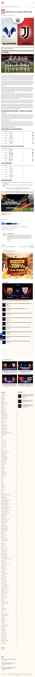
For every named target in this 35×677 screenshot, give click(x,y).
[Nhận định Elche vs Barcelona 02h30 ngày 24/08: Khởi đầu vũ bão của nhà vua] (4, 337)
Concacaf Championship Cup (5, 432)
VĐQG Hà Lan (3, 626)
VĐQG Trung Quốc (4, 637)
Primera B (2, 536)
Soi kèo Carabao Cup (4, 557)
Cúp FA (2, 449)
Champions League (4, 425)
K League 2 (3, 475)
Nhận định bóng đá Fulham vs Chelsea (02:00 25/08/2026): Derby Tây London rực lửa (19, 323)
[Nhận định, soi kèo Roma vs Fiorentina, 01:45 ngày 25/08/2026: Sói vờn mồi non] (4, 328)
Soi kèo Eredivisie (3, 568)
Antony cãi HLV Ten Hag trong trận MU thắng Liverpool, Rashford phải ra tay (9, 668)
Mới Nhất (2, 490)
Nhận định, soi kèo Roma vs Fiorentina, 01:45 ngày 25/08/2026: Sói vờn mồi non (18, 327)
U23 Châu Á (3, 612)
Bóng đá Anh (3, 406)
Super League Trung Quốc (5, 589)
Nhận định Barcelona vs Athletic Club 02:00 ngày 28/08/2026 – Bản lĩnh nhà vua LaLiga (15, 300)
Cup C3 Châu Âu (3, 446)
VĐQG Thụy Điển (3, 636)
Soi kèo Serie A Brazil (4, 580)
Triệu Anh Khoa (10, 233)
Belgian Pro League (4, 403)
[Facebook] (1, 334)
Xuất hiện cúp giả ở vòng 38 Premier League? (9, 659)
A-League (2, 396)
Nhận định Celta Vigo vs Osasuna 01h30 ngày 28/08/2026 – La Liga (16, 308)
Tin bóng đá (3, 604)
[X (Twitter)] (1, 336)
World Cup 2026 (3, 643)
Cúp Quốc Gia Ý (3, 460)
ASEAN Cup (3, 399)
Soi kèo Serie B (3, 582)
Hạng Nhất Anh (3, 474)
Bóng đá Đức (3, 410)
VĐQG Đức (3, 623)
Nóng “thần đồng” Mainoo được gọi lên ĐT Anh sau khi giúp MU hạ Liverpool (9, 663)
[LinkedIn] (1, 339)
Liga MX (2, 486)
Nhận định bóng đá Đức (4, 501)
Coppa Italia (3, 435)
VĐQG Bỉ (2, 618)
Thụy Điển (2, 600)
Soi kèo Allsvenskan (4, 551)
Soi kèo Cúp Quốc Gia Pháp (5, 564)
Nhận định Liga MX (4, 515)
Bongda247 (3, 47)
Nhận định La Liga (4, 514)
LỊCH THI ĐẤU (3, 485)
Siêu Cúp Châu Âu (4, 546)
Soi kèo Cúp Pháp (4, 562)
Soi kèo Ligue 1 (3, 572)
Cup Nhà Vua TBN (4, 453)
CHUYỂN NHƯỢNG (4, 431)
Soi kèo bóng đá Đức (4, 554)
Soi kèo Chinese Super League (5, 558)
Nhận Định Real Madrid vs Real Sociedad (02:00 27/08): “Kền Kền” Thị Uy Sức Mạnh (19, 313)
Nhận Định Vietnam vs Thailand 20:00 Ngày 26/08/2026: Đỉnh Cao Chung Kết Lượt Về (19, 318)
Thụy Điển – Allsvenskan (5, 601)
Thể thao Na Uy (3, 597)
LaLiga (2, 482)
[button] (9, 241)
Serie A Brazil (3, 543)
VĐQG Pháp (3, 632)
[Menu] (33, 2)
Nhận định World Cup (4, 529)
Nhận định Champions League (5, 507)
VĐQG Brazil (3, 622)
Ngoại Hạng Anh (3, 493)
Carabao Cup (3, 424)
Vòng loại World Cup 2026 (5, 640)
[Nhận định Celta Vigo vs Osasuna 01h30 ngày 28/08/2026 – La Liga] (4, 309)
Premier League (3, 535)
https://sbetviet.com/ (8, 213)
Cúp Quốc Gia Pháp (4, 457)
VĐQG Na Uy (3, 629)
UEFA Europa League (4, 615)
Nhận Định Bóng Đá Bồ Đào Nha (6, 500)
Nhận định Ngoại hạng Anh (5, 519)
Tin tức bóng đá (3, 608)
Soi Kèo (2, 547)
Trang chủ (2, 6)
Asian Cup (2, 400)
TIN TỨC (2, 607)
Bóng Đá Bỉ (3, 407)
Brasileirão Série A (4, 421)
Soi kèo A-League (4, 550)
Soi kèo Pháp (3, 575)
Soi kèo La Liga (3, 569)
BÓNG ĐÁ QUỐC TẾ (23, 367)
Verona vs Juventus (12, 228)
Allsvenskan (3, 397)
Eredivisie (2, 465)
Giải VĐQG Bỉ (3, 471)
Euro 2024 (2, 467)
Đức (3, 461)
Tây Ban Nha (3, 590)
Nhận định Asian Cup (4, 497)
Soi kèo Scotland (3, 576)
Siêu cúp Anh (3, 544)
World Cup (2, 641)
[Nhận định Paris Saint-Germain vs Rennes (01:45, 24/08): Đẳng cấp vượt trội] (4, 342)
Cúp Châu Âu (3, 447)
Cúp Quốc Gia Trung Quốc (5, 458)
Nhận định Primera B (4, 521)
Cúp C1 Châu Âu (3, 440)
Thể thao (2, 594)
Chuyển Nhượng (3, 429)
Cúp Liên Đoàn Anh (4, 450)
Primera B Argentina (4, 537)
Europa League (3, 468)
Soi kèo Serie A (3, 579)
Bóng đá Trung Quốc (4, 417)
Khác (2, 478)
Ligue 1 (2, 489)
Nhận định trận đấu (4, 525)
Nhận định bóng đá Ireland (5, 503)
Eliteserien (2, 464)
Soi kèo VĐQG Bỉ (3, 583)
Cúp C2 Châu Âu (3, 442)
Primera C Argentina (4, 539)
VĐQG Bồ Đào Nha (4, 619)
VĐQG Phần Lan (3, 630)
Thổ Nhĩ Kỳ (2, 598)
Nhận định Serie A (4, 522)
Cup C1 (2, 439)
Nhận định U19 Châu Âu (4, 526)
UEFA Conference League (5, 614)
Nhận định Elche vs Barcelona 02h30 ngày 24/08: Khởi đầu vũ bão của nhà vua (18, 336)
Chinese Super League (4, 428)
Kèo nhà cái (3, 476)
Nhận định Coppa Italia (4, 508)
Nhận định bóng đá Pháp (5, 504)
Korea (2, 479)
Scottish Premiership (4, 540)
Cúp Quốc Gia (3, 454)
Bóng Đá (2, 404)
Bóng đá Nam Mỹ (3, 411)
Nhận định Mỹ (3, 518)
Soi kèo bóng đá (3, 553)
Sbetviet (2, 191)
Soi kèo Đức (3, 565)
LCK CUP (2, 483)
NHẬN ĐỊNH (28, 367)
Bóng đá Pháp (3, 413)
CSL (1, 436)
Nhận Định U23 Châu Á (4, 528)
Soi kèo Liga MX (3, 571)
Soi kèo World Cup (4, 587)
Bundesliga (3, 422)
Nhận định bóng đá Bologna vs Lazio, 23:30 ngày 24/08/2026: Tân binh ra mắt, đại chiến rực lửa (19, 332)
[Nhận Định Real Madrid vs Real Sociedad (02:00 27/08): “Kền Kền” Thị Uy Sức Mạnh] (4, 314)
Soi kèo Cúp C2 (3, 561)
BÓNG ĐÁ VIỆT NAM (4, 418)
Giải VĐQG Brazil (3, 472)
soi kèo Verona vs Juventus (5, 228)
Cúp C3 (2, 443)
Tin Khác (2, 605)
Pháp (3, 532)
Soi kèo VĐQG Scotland (5, 586)
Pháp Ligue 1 (3, 533)
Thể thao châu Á (3, 596)
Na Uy (2, 492)
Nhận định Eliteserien (4, 511)
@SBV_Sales (7, 214)
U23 (1, 611)
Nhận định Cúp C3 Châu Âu (5, 510)
